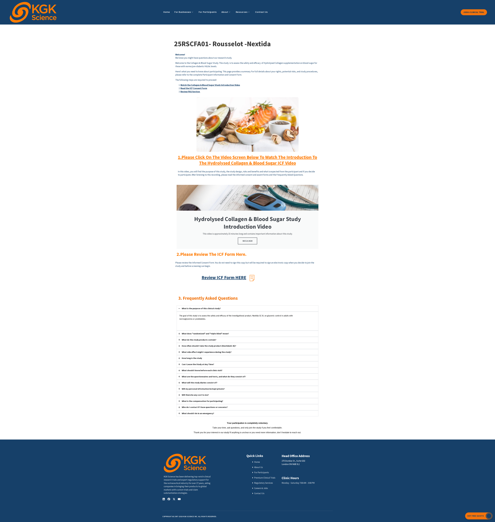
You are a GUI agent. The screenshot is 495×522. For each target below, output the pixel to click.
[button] (478, 515)
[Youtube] (179, 499)
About (224, 12)
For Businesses (182, 12)
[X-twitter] (174, 499)
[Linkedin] (163, 499)
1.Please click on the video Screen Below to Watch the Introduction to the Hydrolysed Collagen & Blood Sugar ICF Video (247, 160)
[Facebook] (169, 499)
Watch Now (248, 241)
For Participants (208, 12)
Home (166, 12)
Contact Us (261, 12)
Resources (242, 12)
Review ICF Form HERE (224, 277)
